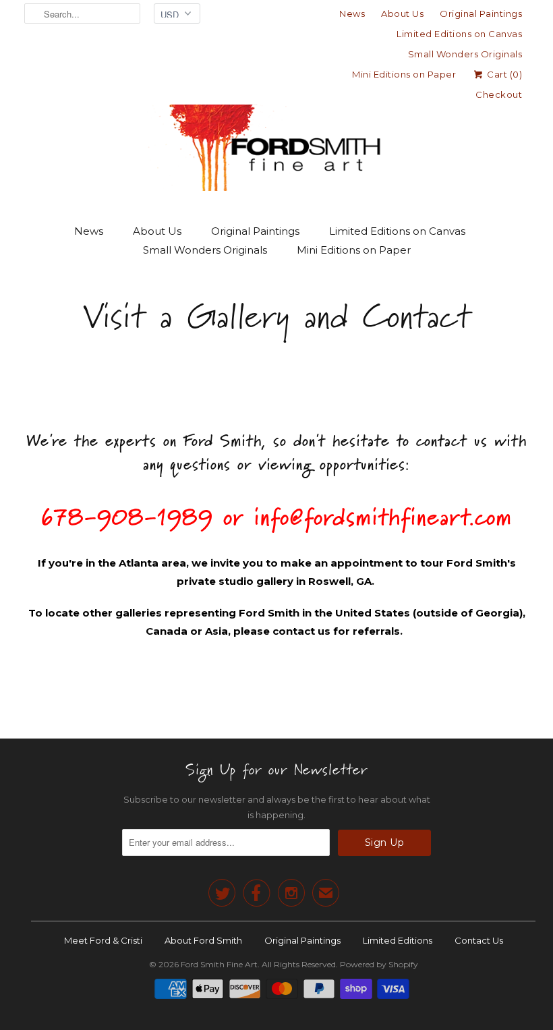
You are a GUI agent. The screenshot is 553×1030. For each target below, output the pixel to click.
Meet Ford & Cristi (103, 940)
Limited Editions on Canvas (459, 33)
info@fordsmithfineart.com (383, 516)
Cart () (503, 74)
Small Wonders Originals (465, 54)
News (352, 13)
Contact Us (479, 940)
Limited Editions (397, 940)
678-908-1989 (127, 516)
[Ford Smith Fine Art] (276, 122)
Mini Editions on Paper (404, 74)
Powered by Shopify (379, 964)
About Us (402, 13)
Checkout (498, 94)
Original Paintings (481, 13)
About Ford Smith (203, 940)
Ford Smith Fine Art (219, 964)
